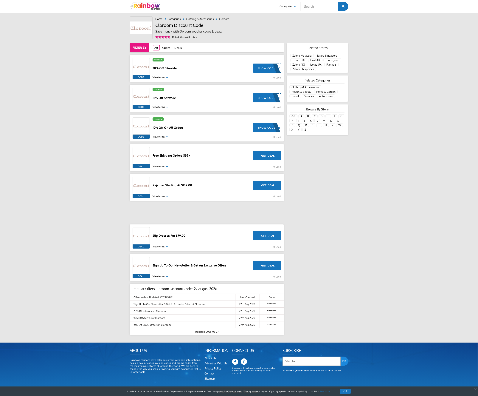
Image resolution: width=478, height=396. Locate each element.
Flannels (331, 64)
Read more (325, 391)
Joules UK (315, 64)
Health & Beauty (301, 91)
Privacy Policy (212, 368)
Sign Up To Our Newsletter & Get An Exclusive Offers (189, 265)
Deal (141, 166)
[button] (343, 6)
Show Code (266, 68)
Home (158, 19)
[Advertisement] (207, 213)
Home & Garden (326, 91)
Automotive (326, 96)
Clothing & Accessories (200, 19)
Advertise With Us (215, 363)
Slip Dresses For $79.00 (169, 236)
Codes (166, 48)
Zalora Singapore (327, 55)
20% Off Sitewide (165, 68)
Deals (178, 48)
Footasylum (332, 60)
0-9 (293, 116)
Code (141, 77)
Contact (209, 373)
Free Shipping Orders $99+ (171, 155)
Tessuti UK (298, 60)
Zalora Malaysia (302, 55)
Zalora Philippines (303, 69)
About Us (210, 358)
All (156, 48)
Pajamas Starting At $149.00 (172, 185)
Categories (286, 6)
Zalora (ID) (298, 64)
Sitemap (209, 378)
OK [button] (345, 391)
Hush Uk (315, 60)
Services (309, 96)
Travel (295, 96)
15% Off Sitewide (164, 98)
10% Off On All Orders (168, 128)
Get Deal (268, 155)
